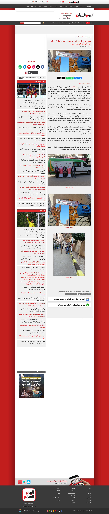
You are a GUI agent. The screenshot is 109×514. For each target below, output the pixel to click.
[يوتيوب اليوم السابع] (29, 67)
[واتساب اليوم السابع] (20, 67)
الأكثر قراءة (42, 211)
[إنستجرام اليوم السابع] (33, 67)
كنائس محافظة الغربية (84, 294)
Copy (20, 78)
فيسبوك (77, 78)
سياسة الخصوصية (27, 506)
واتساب (68, 78)
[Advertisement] (54, 462)
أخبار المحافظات (79, 37)
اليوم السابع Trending (39, 81)
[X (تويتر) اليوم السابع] (38, 67)
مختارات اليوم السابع (39, 371)
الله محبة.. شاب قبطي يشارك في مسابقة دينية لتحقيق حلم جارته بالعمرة (68, 23)
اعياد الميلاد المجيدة (71, 294)
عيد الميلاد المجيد (64, 291)
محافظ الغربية (74, 87)
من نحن (34, 506)
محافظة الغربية (84, 291)
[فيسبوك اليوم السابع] (42, 67)
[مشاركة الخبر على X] (61, 78)
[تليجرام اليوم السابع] (24, 67)
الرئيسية (88, 37)
